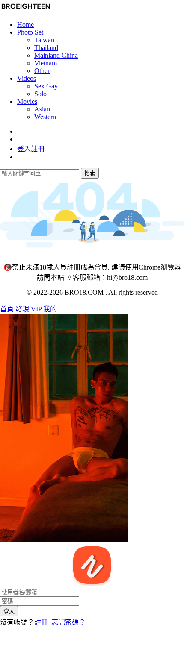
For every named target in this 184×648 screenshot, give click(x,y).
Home (25, 24)
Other (42, 70)
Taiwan (44, 40)
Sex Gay (46, 86)
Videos (26, 78)
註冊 (41, 622)
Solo (40, 93)
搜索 (89, 173)
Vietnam (45, 63)
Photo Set (30, 32)
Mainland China (56, 55)
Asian (42, 109)
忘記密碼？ (68, 622)
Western (45, 116)
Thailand (46, 47)
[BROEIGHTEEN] (25, 10)
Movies (27, 101)
